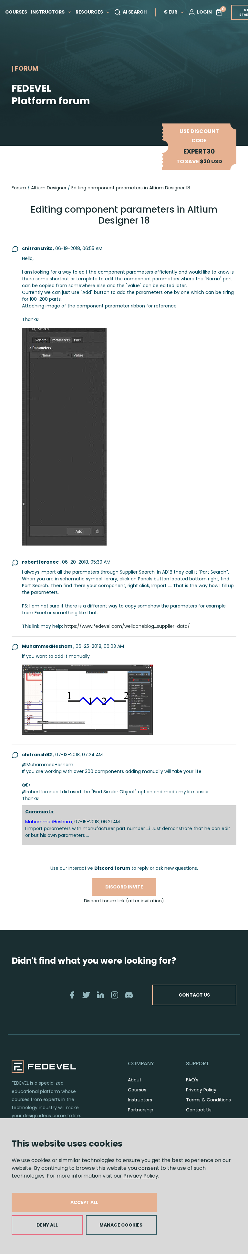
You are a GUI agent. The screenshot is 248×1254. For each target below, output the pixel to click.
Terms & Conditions (208, 1100)
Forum (19, 188)
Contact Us (199, 1110)
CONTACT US (194, 995)
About (134, 1080)
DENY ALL (47, 1225)
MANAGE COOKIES (120, 1225)
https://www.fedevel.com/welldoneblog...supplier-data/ (127, 626)
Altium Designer (49, 188)
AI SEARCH (135, 12)
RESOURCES (90, 12)
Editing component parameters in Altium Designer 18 (130, 188)
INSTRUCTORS (48, 12)
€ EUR (170, 12)
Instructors (140, 1100)
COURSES (16, 12)
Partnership (140, 1110)
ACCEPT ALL (84, 1202)
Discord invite (124, 887)
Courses (137, 1090)
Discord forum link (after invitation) (124, 901)
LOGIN (204, 12)
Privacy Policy (140, 1175)
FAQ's (192, 1080)
